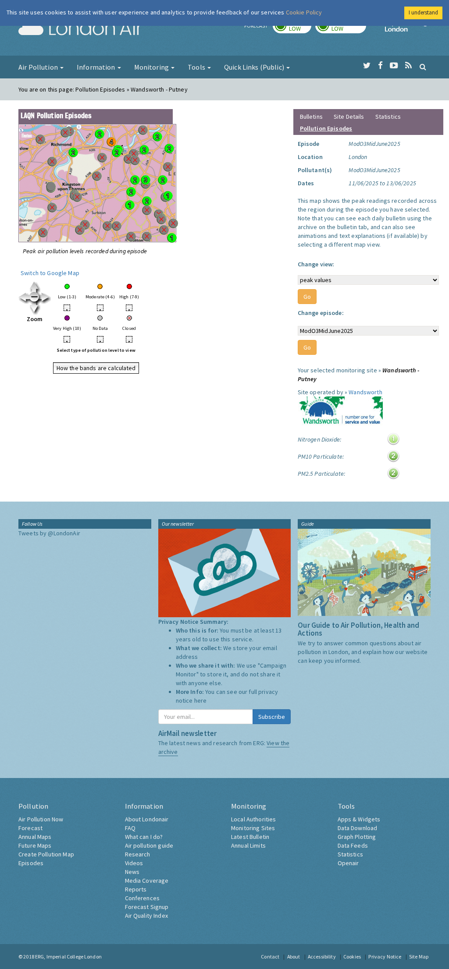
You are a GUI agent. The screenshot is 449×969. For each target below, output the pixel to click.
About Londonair (147, 819)
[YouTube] (394, 65)
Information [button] (97, 67)
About (293, 956)
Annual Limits (248, 845)
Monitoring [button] (152, 67)
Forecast (30, 828)
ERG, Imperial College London (68, 956)
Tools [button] (197, 67)
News (132, 872)
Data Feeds (353, 845)
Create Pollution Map (46, 854)
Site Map (418, 956)
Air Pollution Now (40, 819)
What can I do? (144, 837)
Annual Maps (35, 837)
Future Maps (35, 845)
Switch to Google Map (50, 273)
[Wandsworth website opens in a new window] (340, 412)
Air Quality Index (146, 915)
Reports (136, 889)
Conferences (142, 898)
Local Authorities (253, 819)
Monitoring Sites (253, 828)
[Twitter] (367, 65)
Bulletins (311, 116)
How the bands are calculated (96, 368)
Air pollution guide (149, 845)
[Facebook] (380, 65)
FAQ (130, 828)
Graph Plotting (357, 837)
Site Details (349, 116)
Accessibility (322, 956)
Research (137, 854)
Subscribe (271, 717)
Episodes (30, 863)
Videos (134, 863)
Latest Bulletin (250, 837)
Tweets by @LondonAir (49, 533)
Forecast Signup (147, 907)
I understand (423, 12)
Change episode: (321, 313)
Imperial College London (408, 29)
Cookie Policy (304, 12)
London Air (80, 29)
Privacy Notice (384, 956)
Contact (270, 956)
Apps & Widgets (359, 819)
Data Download (358, 828)
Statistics (388, 116)
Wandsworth (365, 392)
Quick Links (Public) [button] (254, 67)
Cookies (352, 956)
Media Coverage (147, 880)
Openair (348, 863)
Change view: (316, 264)
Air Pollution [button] (38, 67)
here (200, 700)
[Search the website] (423, 67)
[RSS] (408, 65)
